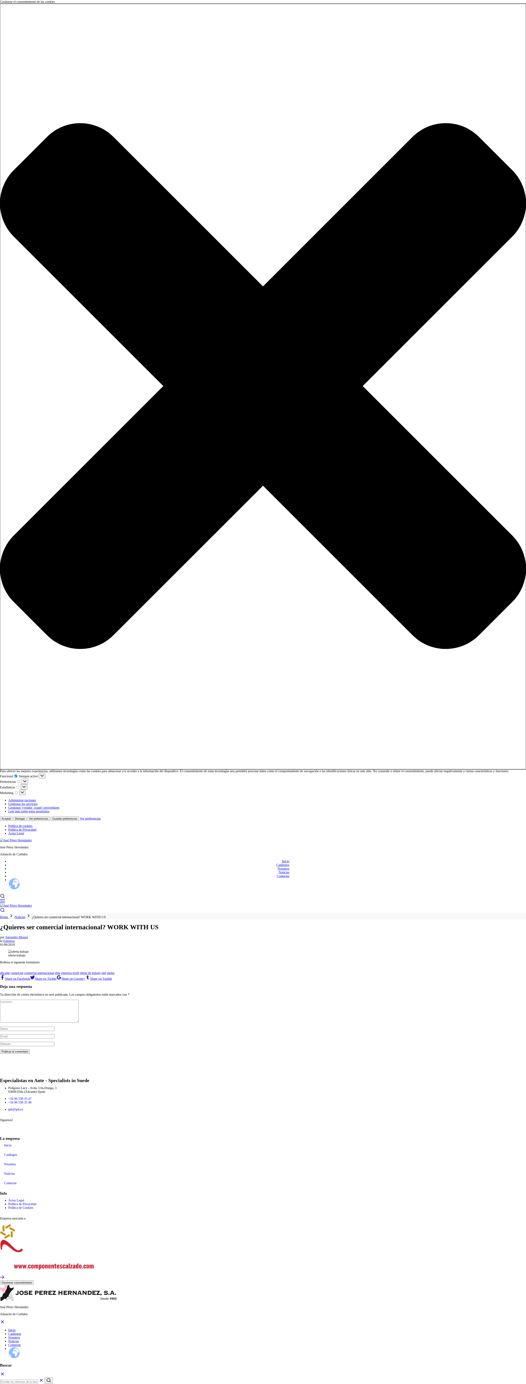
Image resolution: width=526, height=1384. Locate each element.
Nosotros (283, 868)
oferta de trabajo (90, 973)
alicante (5, 973)
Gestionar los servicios (22, 804)
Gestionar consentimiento (17, 1282)
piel (104, 973)
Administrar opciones (22, 800)
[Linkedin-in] (16, 1127)
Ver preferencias (38, 818)
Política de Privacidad (22, 829)
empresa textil (70, 973)
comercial (17, 973)
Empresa (9, 941)
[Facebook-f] (5, 1127)
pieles (110, 973)
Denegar (20, 818)
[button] (263, 386)
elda (57, 973)
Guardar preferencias (64, 818)
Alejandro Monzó (16, 937)
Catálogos (282, 865)
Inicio (285, 861)
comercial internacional (39, 973)
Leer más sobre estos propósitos (28, 811)
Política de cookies (20, 826)
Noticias (284, 872)
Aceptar (6, 818)
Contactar (283, 876)
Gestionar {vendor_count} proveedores (33, 807)
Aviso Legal (16, 833)
